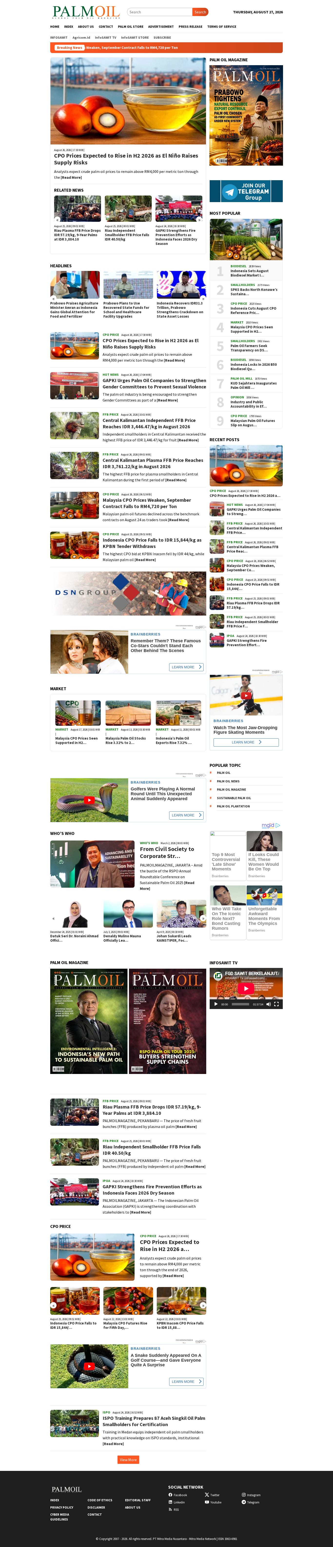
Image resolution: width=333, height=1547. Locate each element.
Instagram (254, 1495)
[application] (246, 988)
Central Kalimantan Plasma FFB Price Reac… (252, 549)
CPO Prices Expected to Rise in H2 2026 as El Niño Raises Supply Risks (126, 159)
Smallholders (243, 285)
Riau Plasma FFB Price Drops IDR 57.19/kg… (253, 605)
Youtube (215, 1502)
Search (200, 11)
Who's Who (149, 843)
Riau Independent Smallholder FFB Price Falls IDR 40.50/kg (127, 234)
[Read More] (71, 177)
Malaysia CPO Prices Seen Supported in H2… (76, 740)
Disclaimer (96, 1507)
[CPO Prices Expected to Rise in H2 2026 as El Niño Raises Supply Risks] (128, 100)
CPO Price (111, 334)
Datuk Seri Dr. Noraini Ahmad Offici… (74, 938)
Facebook (180, 1495)
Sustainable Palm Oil (234, 798)
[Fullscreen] (276, 1004)
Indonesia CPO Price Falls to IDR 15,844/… (73, 1325)
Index (54, 1500)
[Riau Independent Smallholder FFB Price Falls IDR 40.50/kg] (128, 209)
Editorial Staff (138, 1500)
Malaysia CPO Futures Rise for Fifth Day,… (125, 1325)
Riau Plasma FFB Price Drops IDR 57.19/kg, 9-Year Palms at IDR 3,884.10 (77, 234)
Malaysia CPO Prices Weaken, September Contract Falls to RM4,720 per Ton (147, 503)
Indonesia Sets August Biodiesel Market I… (250, 273)
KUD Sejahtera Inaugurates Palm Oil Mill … (254, 385)
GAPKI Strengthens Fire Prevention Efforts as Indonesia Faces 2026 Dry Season (176, 237)
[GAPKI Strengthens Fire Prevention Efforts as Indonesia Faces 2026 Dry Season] (179, 209)
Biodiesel (238, 266)
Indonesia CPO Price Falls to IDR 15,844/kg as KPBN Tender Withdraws (152, 543)
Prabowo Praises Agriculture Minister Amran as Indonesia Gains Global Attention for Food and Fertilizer (74, 310)
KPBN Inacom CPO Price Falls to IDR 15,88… (180, 1325)
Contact (95, 1514)
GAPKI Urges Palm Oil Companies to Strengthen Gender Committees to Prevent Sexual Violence (154, 383)
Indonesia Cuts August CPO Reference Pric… (253, 310)
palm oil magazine (231, 789)
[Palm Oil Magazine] (86, 11)
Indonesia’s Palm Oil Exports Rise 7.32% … (174, 740)
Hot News (111, 374)
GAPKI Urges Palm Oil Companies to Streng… (254, 511)
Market (61, 729)
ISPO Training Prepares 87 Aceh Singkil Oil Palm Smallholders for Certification (154, 1421)
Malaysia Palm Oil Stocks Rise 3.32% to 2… (126, 740)
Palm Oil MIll (242, 378)
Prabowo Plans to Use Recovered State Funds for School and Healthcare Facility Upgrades (126, 310)
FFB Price (110, 414)
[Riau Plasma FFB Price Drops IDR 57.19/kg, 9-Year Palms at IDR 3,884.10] (77, 209)
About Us (132, 1507)
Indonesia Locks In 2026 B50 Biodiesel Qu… (254, 366)
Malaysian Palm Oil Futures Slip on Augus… (253, 423)
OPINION (237, 397)
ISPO (106, 1412)
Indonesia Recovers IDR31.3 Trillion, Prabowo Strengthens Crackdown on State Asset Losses (180, 310)
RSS (176, 1510)
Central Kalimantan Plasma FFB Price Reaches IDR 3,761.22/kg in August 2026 (153, 463)
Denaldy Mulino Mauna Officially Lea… (122, 938)
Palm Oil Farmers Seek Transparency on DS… (249, 348)
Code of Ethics (100, 1500)
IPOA (106, 1181)
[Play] (216, 1004)
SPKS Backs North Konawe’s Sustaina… (254, 291)
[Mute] (268, 1004)
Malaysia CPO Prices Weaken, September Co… (251, 567)
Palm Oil (223, 773)
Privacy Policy (61, 1507)
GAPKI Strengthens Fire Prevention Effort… (247, 642)
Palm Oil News (228, 781)
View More (128, 1459)
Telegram (253, 1502)
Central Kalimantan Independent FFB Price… (254, 530)
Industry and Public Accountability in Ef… (249, 404)
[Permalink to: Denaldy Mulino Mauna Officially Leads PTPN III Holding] (128, 914)
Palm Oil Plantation (233, 806)
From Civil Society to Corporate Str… (167, 853)
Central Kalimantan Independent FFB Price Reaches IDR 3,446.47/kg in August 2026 (149, 423)
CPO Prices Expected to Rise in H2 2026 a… (169, 1246)
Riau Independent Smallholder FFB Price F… (252, 624)
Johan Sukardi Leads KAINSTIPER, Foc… (174, 938)
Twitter (214, 1495)
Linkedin (179, 1502)
